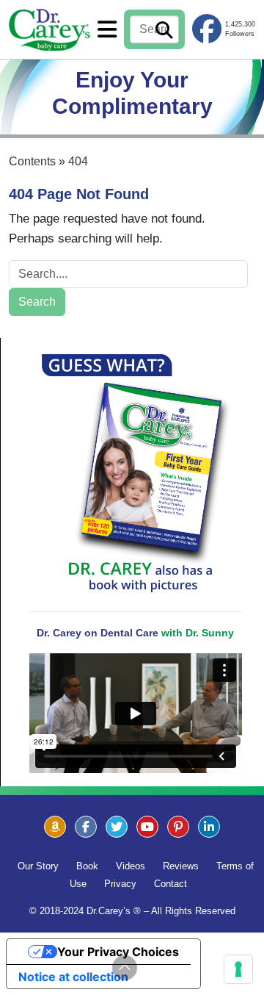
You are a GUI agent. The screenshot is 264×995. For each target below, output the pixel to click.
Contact (170, 883)
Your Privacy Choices (118, 951)
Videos (130, 866)
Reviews (181, 866)
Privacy (120, 883)
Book (87, 866)
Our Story (38, 866)
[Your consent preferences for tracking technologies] (238, 969)
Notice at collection (73, 976)
